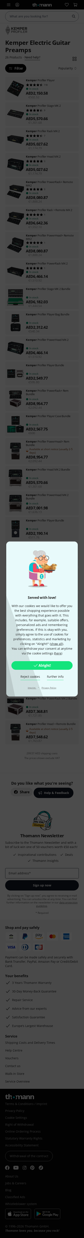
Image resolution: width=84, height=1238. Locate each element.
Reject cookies (30, 677)
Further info (55, 677)
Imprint (32, 687)
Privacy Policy (49, 687)
